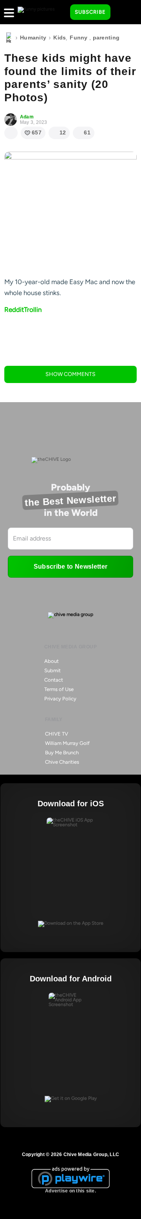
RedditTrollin (23, 309)
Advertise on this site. (70, 1191)
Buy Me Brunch (62, 752)
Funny (78, 37)
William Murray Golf (67, 743)
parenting (106, 37)
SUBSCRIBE (90, 12)
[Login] (123, 12)
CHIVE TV (56, 734)
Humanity (33, 37)
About (51, 661)
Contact (53, 680)
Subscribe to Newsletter (70, 566)
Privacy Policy (60, 699)
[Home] (8, 38)
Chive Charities (62, 762)
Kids (59, 37)
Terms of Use (59, 689)
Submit (52, 670)
